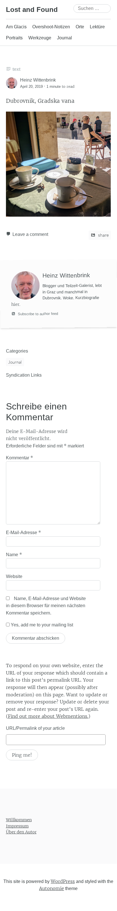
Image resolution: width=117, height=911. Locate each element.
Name (14, 554)
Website (14, 576)
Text (16, 69)
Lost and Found (32, 9)
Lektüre (97, 26)
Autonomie (51, 888)
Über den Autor (21, 832)
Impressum (17, 825)
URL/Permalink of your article (35, 728)
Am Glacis (16, 26)
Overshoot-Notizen (51, 26)
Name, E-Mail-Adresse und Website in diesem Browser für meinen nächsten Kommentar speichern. (46, 605)
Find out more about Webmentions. (48, 716)
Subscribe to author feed (37, 313)
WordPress (63, 881)
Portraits (14, 37)
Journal (64, 37)
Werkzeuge (39, 37)
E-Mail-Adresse (23, 532)
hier (15, 304)
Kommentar (19, 457)
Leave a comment (30, 234)
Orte (80, 26)
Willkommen (19, 819)
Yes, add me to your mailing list (41, 624)
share (103, 235)
